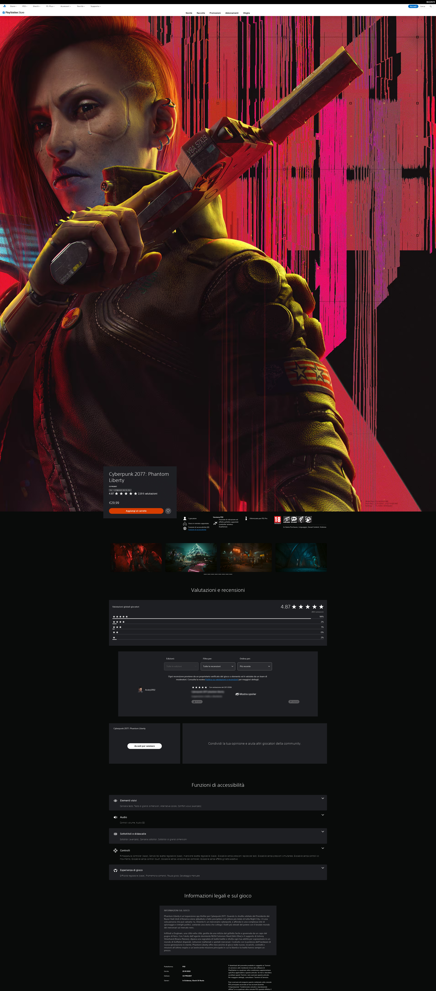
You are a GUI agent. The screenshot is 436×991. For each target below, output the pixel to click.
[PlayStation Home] (4, 6)
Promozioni (215, 13)
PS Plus (49, 6)
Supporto (95, 6)
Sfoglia (246, 13)
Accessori (65, 6)
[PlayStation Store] (14, 12)
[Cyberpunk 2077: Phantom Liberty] (136, 557)
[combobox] (181, 666)
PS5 (24, 6)
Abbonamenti (232, 13)
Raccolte (201, 13)
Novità (80, 6)
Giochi (36, 6)
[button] (197, 529)
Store (12, 6)
